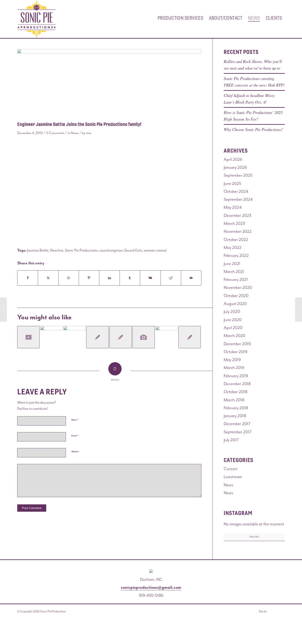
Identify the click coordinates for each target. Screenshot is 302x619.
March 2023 (234, 223)
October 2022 (236, 239)
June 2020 (233, 319)
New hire (56, 250)
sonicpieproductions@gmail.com (151, 587)
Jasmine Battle (38, 250)
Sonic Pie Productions (81, 250)
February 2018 (236, 408)
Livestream (233, 476)
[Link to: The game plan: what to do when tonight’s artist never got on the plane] (120, 337)
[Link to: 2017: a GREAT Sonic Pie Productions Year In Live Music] (51, 337)
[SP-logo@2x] (36, 19)
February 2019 (236, 376)
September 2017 (238, 432)
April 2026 (233, 159)
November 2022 (238, 231)
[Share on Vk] (150, 278)
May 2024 (233, 207)
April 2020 (233, 327)
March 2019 (234, 367)
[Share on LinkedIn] (109, 278)
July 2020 (232, 311)
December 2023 (237, 215)
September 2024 (238, 199)
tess (88, 133)
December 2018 (237, 383)
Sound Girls (133, 250)
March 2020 (234, 335)
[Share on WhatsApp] (69, 278)
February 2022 (236, 255)
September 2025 (238, 175)
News (74, 133)
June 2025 (232, 183)
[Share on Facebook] (27, 278)
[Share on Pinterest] (89, 278)
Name (74, 419)
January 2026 (235, 167)
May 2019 (232, 359)
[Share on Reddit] (171, 278)
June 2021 (232, 263)
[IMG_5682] (109, 84)
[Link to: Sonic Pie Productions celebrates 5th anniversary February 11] (74, 337)
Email (74, 435)
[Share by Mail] (191, 278)
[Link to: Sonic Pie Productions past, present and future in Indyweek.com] (97, 337)
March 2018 (234, 400)
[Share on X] (48, 278)
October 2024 (236, 191)
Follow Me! (254, 536)
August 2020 (235, 303)
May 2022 (232, 247)
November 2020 (238, 287)
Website (75, 451)
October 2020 (236, 295)
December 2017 (237, 423)
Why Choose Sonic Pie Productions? (253, 129)
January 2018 (235, 415)
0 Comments (55, 133)
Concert (230, 468)
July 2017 (231, 440)
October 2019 (235, 351)
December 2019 (237, 343)
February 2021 (236, 279)
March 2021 (234, 271)
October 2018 (235, 391)
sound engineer (111, 250)
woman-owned (155, 250)
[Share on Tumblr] (130, 278)
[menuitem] (180, 19)
